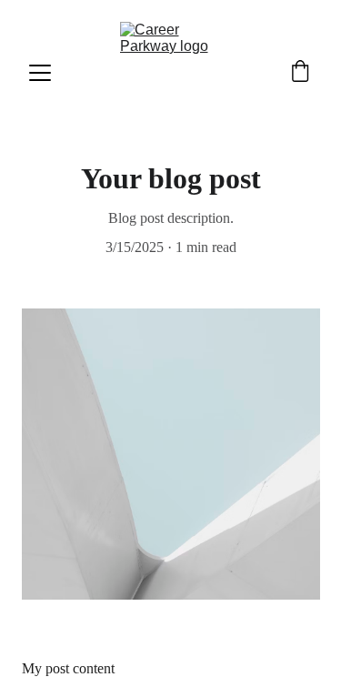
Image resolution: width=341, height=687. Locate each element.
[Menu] (40, 73)
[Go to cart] (300, 72)
